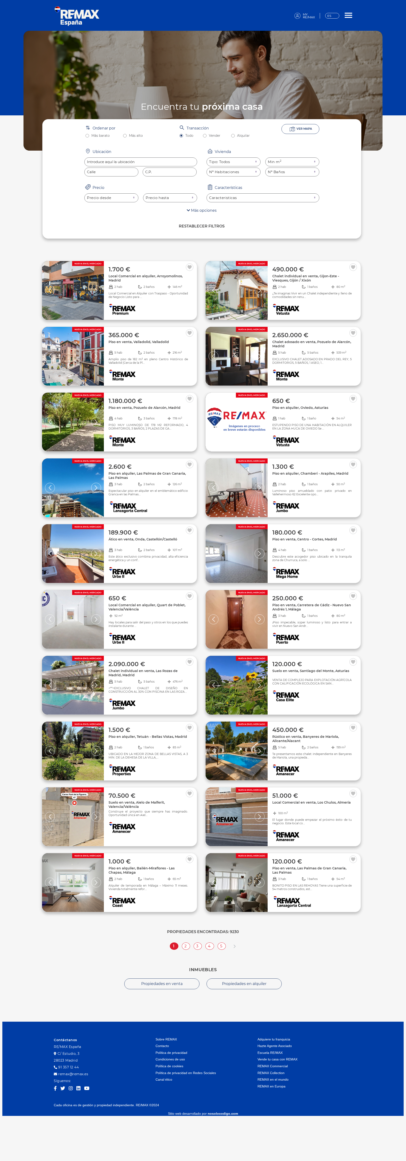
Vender (214, 135)
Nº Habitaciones (224, 172)
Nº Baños (276, 172)
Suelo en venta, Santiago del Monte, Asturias (310, 671)
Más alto (136, 135)
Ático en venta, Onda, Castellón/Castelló (143, 539)
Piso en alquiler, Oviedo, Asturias (300, 408)
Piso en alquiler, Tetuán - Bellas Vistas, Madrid (148, 737)
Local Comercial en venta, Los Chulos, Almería (311, 802)
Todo (189, 135)
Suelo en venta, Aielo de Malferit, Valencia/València (137, 804)
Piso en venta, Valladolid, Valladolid (139, 342)
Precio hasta (157, 197)
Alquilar (243, 135)
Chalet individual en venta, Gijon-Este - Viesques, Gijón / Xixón (305, 278)
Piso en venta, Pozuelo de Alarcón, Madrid (144, 408)
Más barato (100, 135)
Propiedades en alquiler (244, 983)
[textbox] (140, 161)
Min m (274, 162)
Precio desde (99, 197)
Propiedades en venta (162, 983)
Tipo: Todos (219, 162)
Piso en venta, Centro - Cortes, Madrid (304, 539)
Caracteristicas (223, 197)
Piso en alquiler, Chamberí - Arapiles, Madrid (310, 473)
